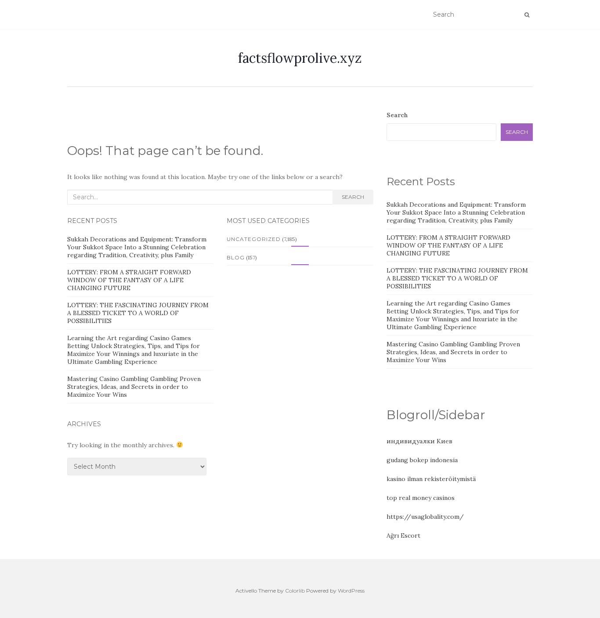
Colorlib (295, 590)
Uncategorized (254, 239)
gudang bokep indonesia (422, 460)
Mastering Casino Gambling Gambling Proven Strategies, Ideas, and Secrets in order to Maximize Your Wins (134, 387)
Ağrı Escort (403, 535)
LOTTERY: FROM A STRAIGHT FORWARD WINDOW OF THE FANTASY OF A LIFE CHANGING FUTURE (129, 280)
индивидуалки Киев (419, 441)
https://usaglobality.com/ (425, 517)
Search (353, 197)
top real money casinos (421, 498)
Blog (236, 257)
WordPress (351, 590)
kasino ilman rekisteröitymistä (431, 479)
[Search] (527, 15)
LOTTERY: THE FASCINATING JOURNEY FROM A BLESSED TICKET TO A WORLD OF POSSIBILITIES (138, 313)
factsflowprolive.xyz (300, 58)
